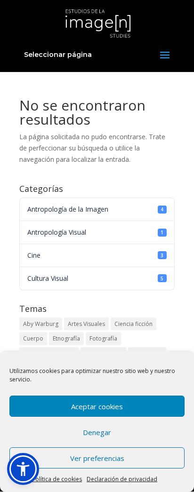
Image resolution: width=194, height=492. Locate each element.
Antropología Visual (95, 232)
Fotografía (103, 338)
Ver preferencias (97, 458)
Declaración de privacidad (122, 479)
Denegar (97, 432)
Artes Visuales (86, 324)
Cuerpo (33, 338)
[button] (23, 469)
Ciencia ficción (133, 324)
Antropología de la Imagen (95, 209)
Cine (95, 255)
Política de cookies (57, 479)
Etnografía (66, 338)
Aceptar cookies (97, 406)
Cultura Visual (95, 278)
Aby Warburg (40, 324)
